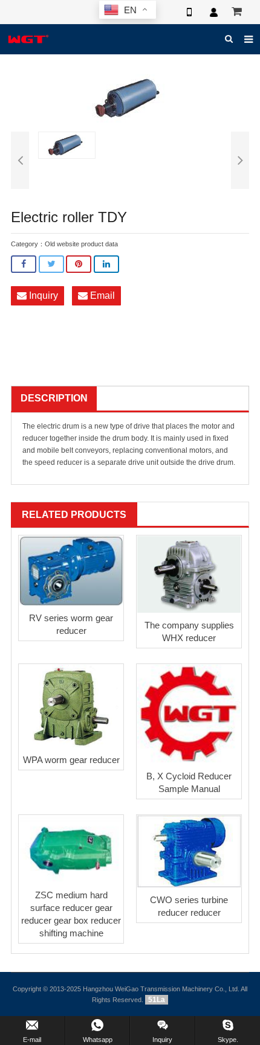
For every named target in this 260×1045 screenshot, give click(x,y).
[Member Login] (213, 12)
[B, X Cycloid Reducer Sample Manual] (189, 714)
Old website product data (81, 244)
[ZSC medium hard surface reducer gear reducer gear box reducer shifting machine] (71, 849)
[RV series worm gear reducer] (71, 571)
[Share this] (23, 264)
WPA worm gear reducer (71, 760)
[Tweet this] (51, 264)
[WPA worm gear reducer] (71, 706)
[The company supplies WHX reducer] (189, 574)
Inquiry (42, 295)
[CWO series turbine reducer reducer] (189, 851)
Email (101, 295)
